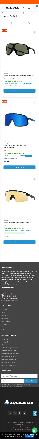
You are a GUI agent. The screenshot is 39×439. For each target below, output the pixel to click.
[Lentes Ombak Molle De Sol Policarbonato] (20, 196)
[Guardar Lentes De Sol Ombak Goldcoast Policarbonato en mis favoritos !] (34, 102)
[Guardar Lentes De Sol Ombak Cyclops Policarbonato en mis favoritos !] (34, 32)
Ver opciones (20, 91)
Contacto (5, 339)
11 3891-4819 (7, 294)
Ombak (6, 73)
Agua (3, 312)
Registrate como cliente (9, 365)
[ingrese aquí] (23, 428)
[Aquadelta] (12, 7)
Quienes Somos (6, 342)
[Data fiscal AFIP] (35, 413)
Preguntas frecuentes (9, 359)
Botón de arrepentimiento (10, 348)
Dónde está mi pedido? (9, 362)
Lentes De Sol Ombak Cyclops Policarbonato (19, 75)
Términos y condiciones (9, 351)
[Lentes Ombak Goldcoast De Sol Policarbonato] (20, 120)
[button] (24, 7)
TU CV (3, 345)
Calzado (4, 324)
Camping (4, 309)
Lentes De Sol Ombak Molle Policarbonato (18, 222)
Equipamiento (6, 318)
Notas (3, 330)
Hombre (19, 13)
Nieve (3, 327)
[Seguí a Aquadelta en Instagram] (19, 413)
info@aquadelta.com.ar (10, 300)
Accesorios (28, 13)
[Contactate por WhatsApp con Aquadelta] (15, 413)
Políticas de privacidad (9, 356)
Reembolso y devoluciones (10, 354)
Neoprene (5, 315)
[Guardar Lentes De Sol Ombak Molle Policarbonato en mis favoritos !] (34, 179)
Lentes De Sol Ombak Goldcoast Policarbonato (15, 146)
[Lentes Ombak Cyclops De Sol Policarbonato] (20, 49)
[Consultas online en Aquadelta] (10, 413)
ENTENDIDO (30, 436)
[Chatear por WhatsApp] (34, 430)
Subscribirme (30, 381)
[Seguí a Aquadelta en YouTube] (24, 413)
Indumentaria (10, 13)
